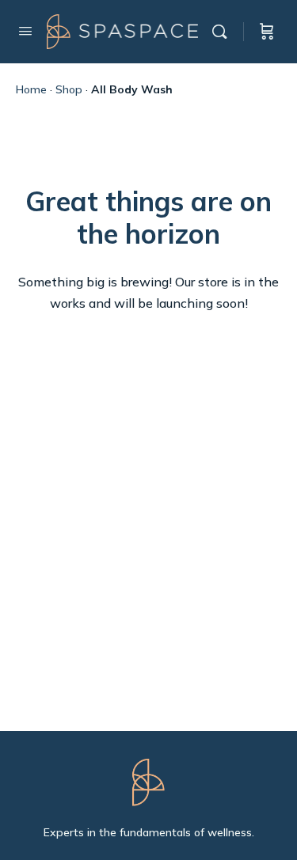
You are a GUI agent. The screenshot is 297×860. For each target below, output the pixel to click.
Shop (68, 89)
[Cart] (267, 31)
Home (31, 89)
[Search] (223, 31)
